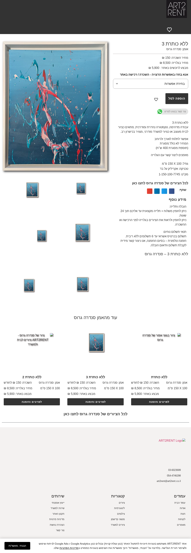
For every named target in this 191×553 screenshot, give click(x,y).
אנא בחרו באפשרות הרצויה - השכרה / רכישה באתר (154, 74)
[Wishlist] (170, 29)
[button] (97, 21)
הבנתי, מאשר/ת (17, 545)
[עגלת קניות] (179, 29)
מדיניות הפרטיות (69, 547)
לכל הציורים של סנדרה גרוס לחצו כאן (160, 183)
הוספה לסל (176, 98)
